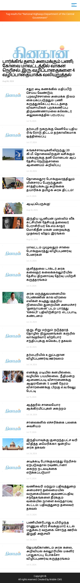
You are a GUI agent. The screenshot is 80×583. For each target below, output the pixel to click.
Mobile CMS (55, 579)
